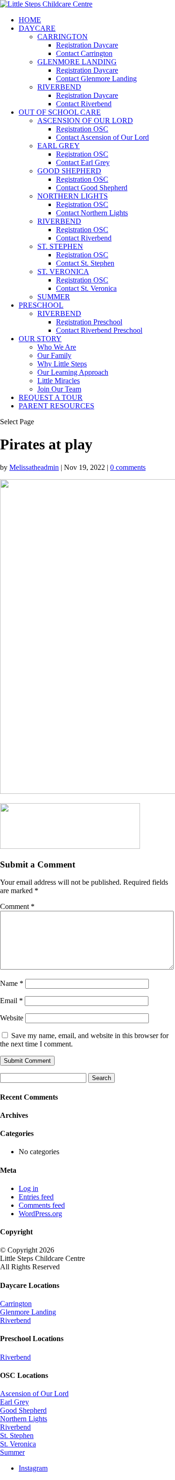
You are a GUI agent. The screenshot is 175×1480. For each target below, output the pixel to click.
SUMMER (53, 297)
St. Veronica (18, 1444)
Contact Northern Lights (92, 213)
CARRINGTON (62, 37)
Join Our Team (59, 389)
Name (11, 983)
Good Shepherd (23, 1410)
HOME (30, 20)
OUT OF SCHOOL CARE (60, 112)
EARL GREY (58, 146)
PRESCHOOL (41, 305)
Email (11, 1001)
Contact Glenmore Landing (96, 79)
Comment (17, 906)
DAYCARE (37, 28)
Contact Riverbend (84, 104)
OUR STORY (40, 339)
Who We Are (56, 347)
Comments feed (42, 1205)
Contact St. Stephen (85, 263)
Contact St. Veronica (86, 288)
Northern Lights (23, 1419)
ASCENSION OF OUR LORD (85, 120)
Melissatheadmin (34, 467)
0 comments (128, 467)
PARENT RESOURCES (56, 406)
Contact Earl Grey (83, 162)
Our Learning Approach (72, 372)
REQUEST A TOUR (51, 397)
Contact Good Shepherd (91, 188)
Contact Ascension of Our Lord (102, 137)
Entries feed (36, 1197)
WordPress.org (40, 1214)
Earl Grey (14, 1402)
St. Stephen (17, 1435)
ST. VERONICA (63, 271)
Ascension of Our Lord (34, 1393)
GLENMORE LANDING (77, 62)
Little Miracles (58, 381)
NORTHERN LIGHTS (72, 196)
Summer (12, 1452)
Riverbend (15, 1320)
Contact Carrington (84, 53)
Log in (28, 1188)
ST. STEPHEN (60, 246)
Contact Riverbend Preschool (99, 330)
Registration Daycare (87, 45)
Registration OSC (82, 129)
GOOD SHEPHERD (69, 171)
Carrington (16, 1304)
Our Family (54, 355)
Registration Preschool (89, 322)
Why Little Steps (62, 364)
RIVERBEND (59, 87)
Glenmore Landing (28, 1312)
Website (11, 1018)
